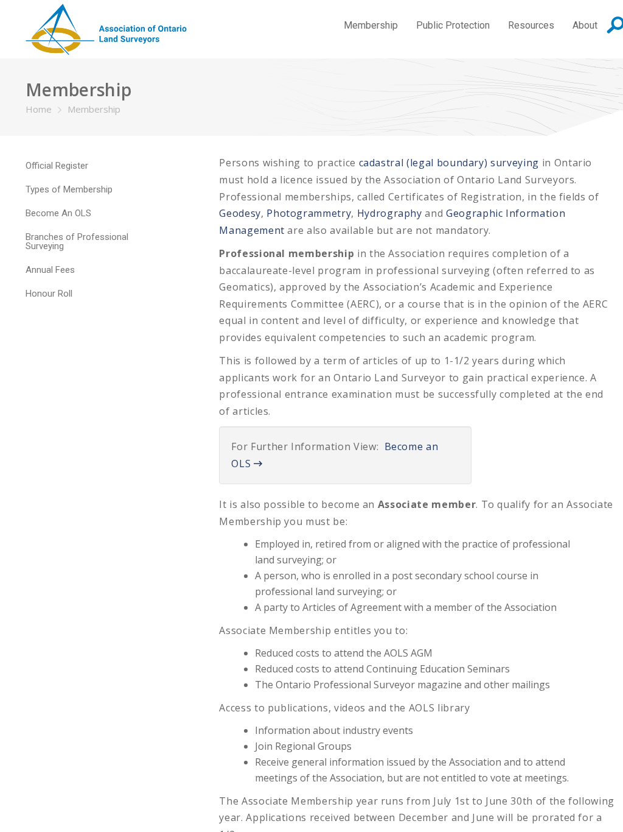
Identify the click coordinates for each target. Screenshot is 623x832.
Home (39, 109)
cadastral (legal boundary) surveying (449, 162)
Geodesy (240, 213)
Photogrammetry (308, 213)
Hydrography (389, 213)
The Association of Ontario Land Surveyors (106, 29)
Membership (94, 109)
